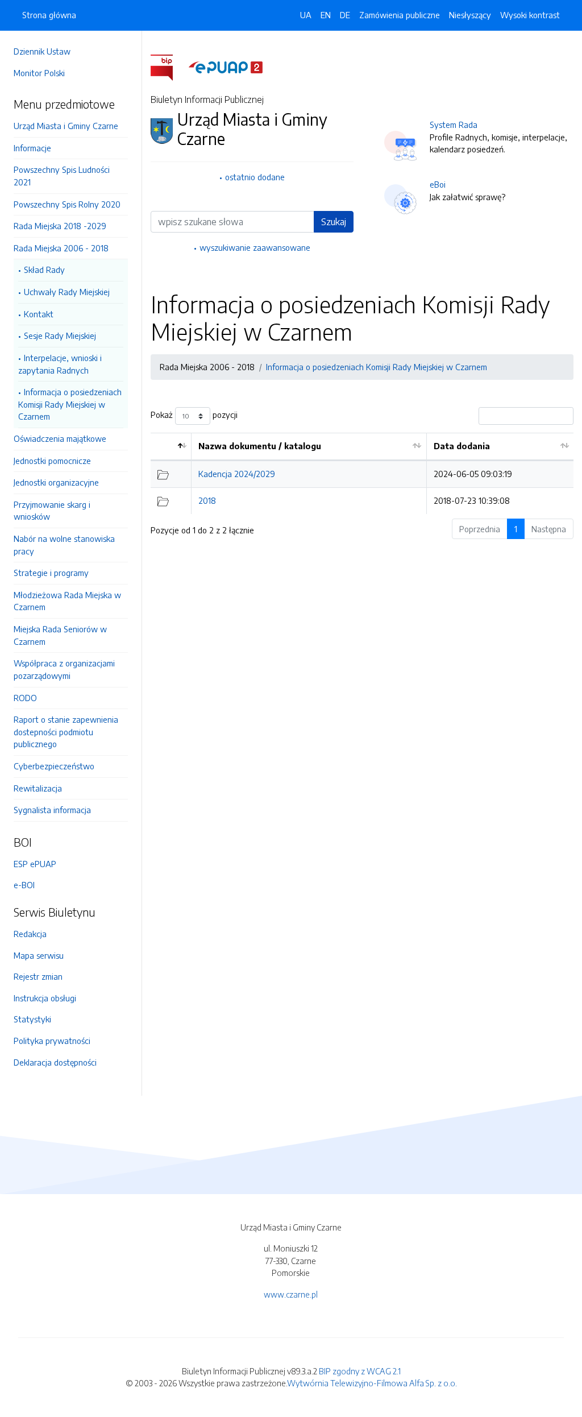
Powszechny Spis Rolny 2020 (67, 204)
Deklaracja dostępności (55, 1062)
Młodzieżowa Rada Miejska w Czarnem (67, 601)
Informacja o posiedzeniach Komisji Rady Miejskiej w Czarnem (70, 404)
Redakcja (30, 934)
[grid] (362, 473)
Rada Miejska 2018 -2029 (60, 226)
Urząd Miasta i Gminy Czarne (66, 126)
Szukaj (333, 221)
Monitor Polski (39, 73)
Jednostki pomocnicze (52, 460)
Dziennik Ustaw (42, 51)
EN (326, 15)
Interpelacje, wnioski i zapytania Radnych (60, 364)
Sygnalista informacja (52, 810)
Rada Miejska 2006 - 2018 (61, 248)
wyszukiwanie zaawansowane (254, 247)
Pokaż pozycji (194, 415)
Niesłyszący (470, 15)
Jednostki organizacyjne (56, 482)
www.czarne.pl (291, 1294)
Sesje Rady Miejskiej (60, 335)
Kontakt (38, 314)
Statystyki (32, 1019)
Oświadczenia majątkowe (60, 438)
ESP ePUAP (35, 864)
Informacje (32, 148)
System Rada (453, 124)
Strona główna (49, 15)
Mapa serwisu (39, 955)
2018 (207, 500)
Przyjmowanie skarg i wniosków (52, 510)
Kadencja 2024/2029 (236, 474)
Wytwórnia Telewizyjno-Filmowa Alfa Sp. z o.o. (372, 1383)
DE (345, 15)
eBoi (438, 184)
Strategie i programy (51, 572)
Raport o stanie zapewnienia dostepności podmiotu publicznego (66, 731)
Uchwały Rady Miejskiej (67, 292)
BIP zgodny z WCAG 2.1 (360, 1371)
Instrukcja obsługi (45, 998)
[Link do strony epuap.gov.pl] (226, 66)
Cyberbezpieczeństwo (54, 766)
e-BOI (24, 885)
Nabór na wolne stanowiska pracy (64, 544)
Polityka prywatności (52, 1040)
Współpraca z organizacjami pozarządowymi (64, 669)
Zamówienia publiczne (399, 15)
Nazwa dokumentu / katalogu (259, 446)
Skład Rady (44, 269)
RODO (25, 698)
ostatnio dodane (255, 177)
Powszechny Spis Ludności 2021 (62, 175)
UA (305, 15)
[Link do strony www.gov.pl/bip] (168, 66)
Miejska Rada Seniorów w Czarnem (60, 635)
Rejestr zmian (38, 976)
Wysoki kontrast (530, 15)
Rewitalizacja (38, 788)
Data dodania (462, 446)
